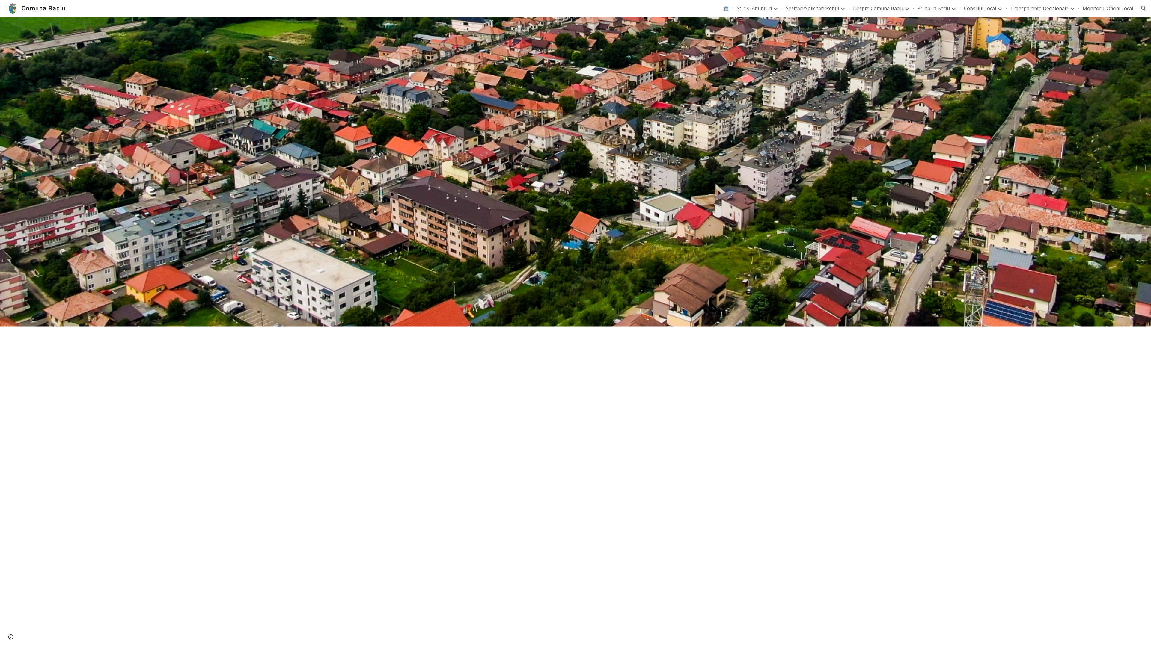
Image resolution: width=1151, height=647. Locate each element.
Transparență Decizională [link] (1039, 8)
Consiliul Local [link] (980, 8)
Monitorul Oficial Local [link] (1108, 8)
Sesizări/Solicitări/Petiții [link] (812, 8)
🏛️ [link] (726, 8)
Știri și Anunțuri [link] (754, 8)
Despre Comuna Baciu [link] (878, 8)
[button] (1144, 8)
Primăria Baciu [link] (933, 8)
